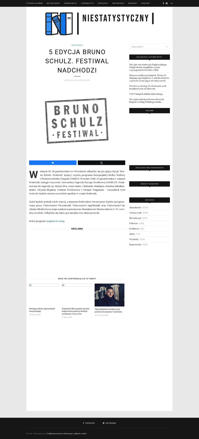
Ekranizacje (70, 3)
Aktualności (53, 3)
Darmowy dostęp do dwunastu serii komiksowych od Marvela (147, 87)
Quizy (132, 234)
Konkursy (103, 3)
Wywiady (132, 3)
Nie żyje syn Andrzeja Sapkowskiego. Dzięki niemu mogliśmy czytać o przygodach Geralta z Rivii (148, 67)
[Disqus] (77, 363)
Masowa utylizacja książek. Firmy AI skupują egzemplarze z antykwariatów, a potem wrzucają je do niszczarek (149, 78)
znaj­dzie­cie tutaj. (55, 221)
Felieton (133, 223)
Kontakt (145, 3)
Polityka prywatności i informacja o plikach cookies (67, 433)
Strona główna (34, 3)
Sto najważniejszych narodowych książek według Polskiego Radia (146, 100)
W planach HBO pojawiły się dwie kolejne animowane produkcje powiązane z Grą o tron (75, 311)
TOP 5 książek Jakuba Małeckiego (146, 94)
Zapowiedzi (118, 3)
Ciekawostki (87, 3)
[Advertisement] (77, 251)
